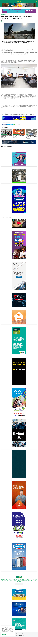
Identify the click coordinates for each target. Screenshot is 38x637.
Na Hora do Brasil (21, 635)
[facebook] (16, 584)
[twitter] (18, 584)
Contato (20, 633)
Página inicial (3, 14)
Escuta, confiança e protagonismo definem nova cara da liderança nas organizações (31, 136)
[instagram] (22, 584)
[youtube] (20, 584)
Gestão (6, 14)
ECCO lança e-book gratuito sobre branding (18, 136)
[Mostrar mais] (19, 124)
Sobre (17, 633)
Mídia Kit (23, 633)
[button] (1, 1)
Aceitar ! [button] (4, 634)
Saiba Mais (8, 633)
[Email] (17, 124)
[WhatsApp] (14, 124)
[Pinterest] (15, 124)
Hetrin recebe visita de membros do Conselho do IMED (6, 136)
